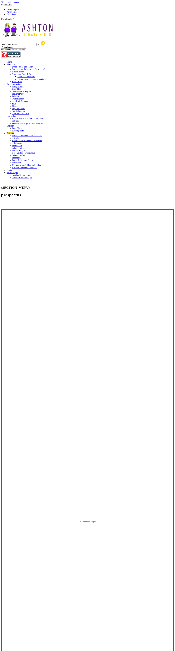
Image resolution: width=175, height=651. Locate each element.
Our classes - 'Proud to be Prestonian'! (28, 69)
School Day (17, 145)
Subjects (15, 121)
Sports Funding (18, 111)
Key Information (14, 84)
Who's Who (17, 81)
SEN (14, 103)
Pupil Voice (17, 128)
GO (38, 44)
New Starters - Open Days (23, 153)
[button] (13, 19)
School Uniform (19, 155)
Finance (15, 106)
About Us (11, 64)
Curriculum (11, 116)
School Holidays (19, 148)
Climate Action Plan (20, 113)
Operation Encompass (21, 91)
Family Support (18, 150)
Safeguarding (18, 86)
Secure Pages (12, 172)
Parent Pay (16, 163)
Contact (10, 170)
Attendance (17, 138)
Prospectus (16, 158)
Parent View (12, 12)
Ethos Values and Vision (22, 67)
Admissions (17, 143)
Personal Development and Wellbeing (28, 123)
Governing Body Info (21, 74)
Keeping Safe (18, 131)
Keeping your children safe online (26, 165)
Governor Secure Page (22, 177)
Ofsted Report (13, 9)
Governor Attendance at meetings (32, 79)
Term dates (11, 14)
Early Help (16, 89)
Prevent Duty (18, 94)
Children (10, 126)
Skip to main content (10, 2)
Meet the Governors (26, 76)
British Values (18, 72)
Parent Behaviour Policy (22, 160)
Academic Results (20, 101)
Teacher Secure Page (21, 175)
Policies (15, 96)
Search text (6, 44)
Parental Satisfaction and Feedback (27, 135)
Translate (21, 50)
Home (9, 62)
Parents (10, 133)
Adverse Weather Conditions (24, 167)
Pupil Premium (18, 108)
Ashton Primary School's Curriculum (28, 118)
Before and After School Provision (27, 140)
